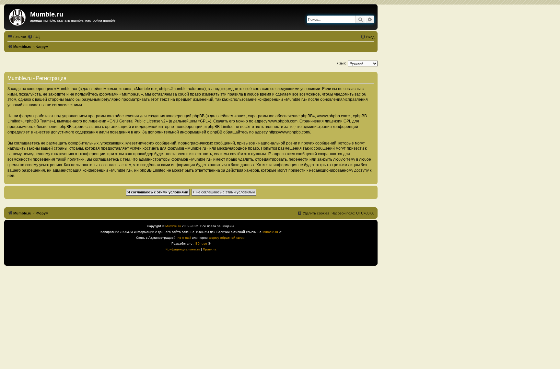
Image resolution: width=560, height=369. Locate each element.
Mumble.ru (173, 226)
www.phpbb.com (283, 121)
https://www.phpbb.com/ (289, 132)
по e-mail (184, 237)
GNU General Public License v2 (138, 121)
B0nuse (201, 243)
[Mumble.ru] (18, 16)
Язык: (341, 63)
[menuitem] (34, 37)
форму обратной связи (227, 237)
